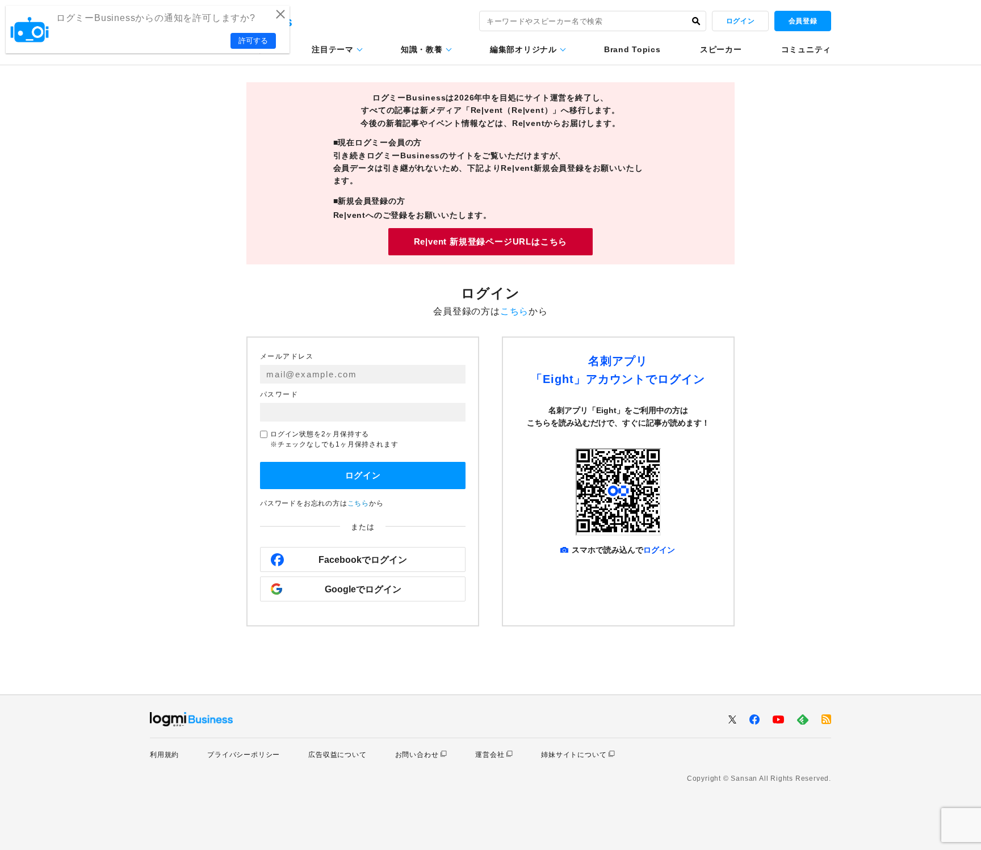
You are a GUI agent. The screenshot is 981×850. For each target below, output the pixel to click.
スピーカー (721, 49)
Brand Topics (632, 49)
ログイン (740, 21)
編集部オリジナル (523, 49)
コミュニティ (806, 49)
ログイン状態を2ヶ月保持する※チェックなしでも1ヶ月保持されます (334, 439)
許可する (253, 40)
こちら (514, 311)
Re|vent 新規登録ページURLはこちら (491, 241)
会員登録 (803, 21)
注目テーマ (333, 49)
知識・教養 (422, 49)
